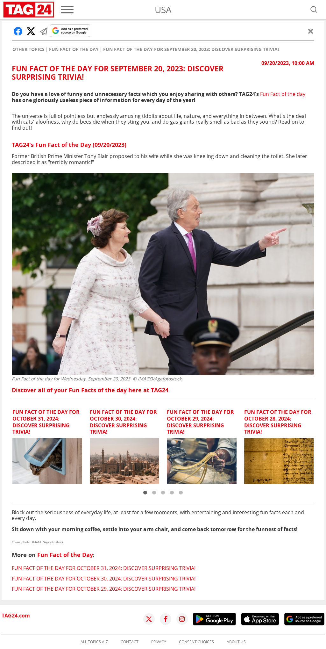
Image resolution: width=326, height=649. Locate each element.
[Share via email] (43, 31)
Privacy (158, 642)
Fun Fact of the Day (74, 49)
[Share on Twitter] (31, 31)
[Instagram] (182, 619)
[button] (145, 492)
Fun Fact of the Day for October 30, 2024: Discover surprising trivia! (103, 578)
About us (236, 642)
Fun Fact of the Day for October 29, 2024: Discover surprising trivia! (103, 588)
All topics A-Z (94, 642)
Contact (129, 642)
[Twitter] (149, 619)
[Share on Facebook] (18, 31)
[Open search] (314, 9)
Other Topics (28, 49)
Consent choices (196, 642)
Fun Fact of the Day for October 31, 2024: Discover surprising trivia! (103, 568)
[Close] (310, 31)
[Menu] (67, 10)
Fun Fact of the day (282, 93)
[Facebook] (165, 619)
